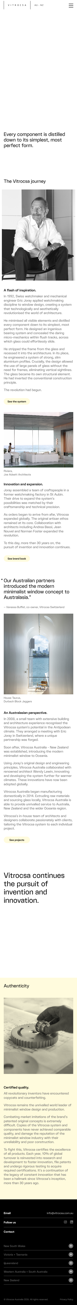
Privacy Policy (66, 1299)
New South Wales (14, 1246)
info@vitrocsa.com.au (60, 1213)
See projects (16, 839)
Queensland (11, 1263)
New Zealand (11, 1280)
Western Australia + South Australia (25, 1271)
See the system (16, 401)
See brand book (17, 558)
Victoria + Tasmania (15, 1254)
